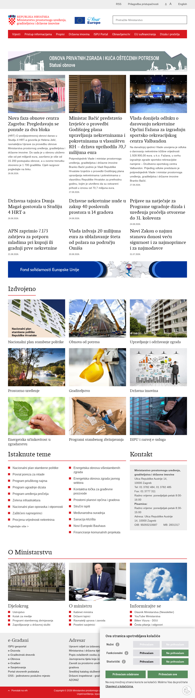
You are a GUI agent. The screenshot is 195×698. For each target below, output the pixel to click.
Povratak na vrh (19, 690)
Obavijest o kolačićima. (119, 686)
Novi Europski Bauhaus (89, 525)
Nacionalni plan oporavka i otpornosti (38, 506)
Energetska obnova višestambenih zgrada (97, 470)
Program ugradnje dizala (29, 487)
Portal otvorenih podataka (23, 671)
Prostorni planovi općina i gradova (97, 500)
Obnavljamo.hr (121, 34)
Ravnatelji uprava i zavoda (89, 620)
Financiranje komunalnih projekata (97, 532)
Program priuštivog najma (30, 480)
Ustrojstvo (19, 612)
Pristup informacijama (38, 34)
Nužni (110, 644)
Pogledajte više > (18, 526)
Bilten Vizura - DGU (146, 620)
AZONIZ (74, 679)
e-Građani (14, 663)
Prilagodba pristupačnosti (143, 4)
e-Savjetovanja (17, 667)
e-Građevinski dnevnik (21, 654)
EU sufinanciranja (145, 34)
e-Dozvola (14, 650)
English (182, 4)
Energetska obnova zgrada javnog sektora (97, 480)
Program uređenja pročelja (31, 493)
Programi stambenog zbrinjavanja (33, 620)
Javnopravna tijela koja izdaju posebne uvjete (96, 658)
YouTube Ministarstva (147, 616)
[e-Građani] (24, 4)
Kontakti (35, 43)
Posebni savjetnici (84, 624)
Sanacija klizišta (85, 519)
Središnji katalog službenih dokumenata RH (95, 671)
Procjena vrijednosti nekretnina (33, 519)
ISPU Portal (101, 34)
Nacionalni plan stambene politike (35, 468)
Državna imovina (79, 34)
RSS (118, 4)
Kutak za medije (22, 616)
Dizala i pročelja (170, 34)
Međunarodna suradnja (89, 512)
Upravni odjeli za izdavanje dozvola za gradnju (97, 646)
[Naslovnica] (39, 21)
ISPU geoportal (17, 646)
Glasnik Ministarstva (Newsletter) (154, 612)
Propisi (60, 34)
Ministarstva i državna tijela (85, 650)
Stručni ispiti (82, 506)
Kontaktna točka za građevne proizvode (93, 491)
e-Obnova (14, 658)
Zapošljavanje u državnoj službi (31, 624)
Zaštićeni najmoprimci (27, 513)
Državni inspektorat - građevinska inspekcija (95, 675)
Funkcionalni (114, 653)
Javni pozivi (19, 43)
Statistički (113, 661)
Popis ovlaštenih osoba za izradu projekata (95, 654)
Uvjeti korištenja (85, 694)
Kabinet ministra (83, 612)
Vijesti (16, 34)
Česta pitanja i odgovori (148, 624)
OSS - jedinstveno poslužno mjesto (29, 675)
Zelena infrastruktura (26, 500)
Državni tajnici (82, 616)
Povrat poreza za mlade (29, 474)
